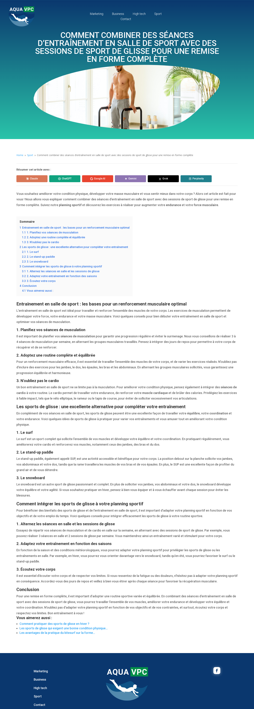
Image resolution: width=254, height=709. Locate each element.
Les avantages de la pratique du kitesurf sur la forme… (57, 633)
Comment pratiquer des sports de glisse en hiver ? (54, 624)
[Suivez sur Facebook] (216, 670)
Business (118, 14)
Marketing (96, 14)
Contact (126, 19)
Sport (158, 14)
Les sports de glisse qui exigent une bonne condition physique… (64, 628)
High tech (139, 14)
